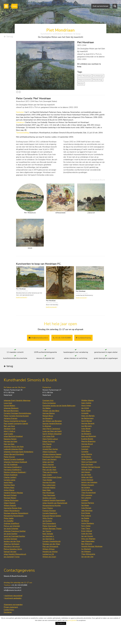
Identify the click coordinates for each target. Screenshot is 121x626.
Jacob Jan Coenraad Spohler (14, 536)
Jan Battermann (87, 418)
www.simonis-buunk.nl (12, 588)
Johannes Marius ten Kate (14, 446)
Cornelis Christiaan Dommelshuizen (17, 413)
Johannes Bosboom (11, 408)
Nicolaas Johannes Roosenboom (16, 513)
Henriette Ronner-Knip (13, 508)
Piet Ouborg (86, 516)
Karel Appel (86, 410)
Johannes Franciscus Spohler (15, 531)
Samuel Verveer (10, 551)
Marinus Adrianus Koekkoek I (15, 472)
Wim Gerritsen (87, 464)
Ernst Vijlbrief (86, 531)
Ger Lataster (86, 498)
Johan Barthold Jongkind (13, 436)
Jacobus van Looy (49, 498)
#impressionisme (84, 80)
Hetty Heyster (48, 464)
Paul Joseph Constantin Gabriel (16, 423)
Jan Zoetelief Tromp (11, 557)
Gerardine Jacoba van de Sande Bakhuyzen (59, 405)
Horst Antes (86, 405)
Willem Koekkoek (10, 475)
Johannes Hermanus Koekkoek (15, 462)
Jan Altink (85, 408)
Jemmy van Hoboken (89, 482)
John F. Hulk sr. (9, 431)
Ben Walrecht (86, 544)
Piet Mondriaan (48, 493)
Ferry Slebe (85, 526)
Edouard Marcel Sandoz (52, 516)
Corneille (84, 451)
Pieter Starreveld (49, 526)
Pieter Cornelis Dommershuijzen (16, 416)
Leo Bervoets (86, 426)
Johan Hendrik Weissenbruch (15, 554)
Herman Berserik (87, 423)
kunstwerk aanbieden (12, 598)
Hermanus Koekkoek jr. (12, 470)
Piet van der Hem (49, 470)
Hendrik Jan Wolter (50, 551)
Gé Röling (85, 521)
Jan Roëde (85, 518)
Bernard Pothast (10, 495)
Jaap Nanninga (86, 510)
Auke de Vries (86, 533)
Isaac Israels (47, 475)
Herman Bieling (49, 413)
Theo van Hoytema (50, 472)
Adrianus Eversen (10, 418)
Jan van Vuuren (87, 536)
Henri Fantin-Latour (50, 439)
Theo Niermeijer (49, 495)
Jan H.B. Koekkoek (10, 464)
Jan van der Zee (87, 557)
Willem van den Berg (51, 411)
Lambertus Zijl (48, 554)
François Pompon (49, 510)
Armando (84, 413)
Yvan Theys (85, 528)
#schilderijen (98, 76)
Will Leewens (86, 495)
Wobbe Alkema (87, 400)
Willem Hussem (87, 485)
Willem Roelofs (10, 505)
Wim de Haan (86, 469)
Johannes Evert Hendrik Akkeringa (17, 400)
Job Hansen (85, 472)
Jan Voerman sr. (48, 539)
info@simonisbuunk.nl (39, 338)
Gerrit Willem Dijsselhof (52, 434)
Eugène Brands (87, 439)
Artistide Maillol (49, 487)
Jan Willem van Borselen (52, 421)
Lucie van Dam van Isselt (52, 431)
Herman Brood (87, 444)
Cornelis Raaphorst (50, 513)
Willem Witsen (49, 549)
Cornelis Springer (10, 539)
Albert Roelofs (9, 503)
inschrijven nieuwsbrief (13, 596)
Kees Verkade (48, 534)
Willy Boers (85, 431)
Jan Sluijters (47, 521)
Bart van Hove (9, 426)
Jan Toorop (47, 531)
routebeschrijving (84, 338)
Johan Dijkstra (86, 454)
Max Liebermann (49, 485)
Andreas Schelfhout (11, 523)
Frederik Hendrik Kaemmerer (54, 500)
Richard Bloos (48, 416)
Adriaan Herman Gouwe (90, 467)
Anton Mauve (9, 490)
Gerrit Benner (86, 421)
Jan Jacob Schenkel (11, 528)
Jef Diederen (86, 457)
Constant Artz (48, 400)
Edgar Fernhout (49, 441)
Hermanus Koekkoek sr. (13, 467)
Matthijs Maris (9, 485)
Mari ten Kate (9, 444)
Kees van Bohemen (88, 436)
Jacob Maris (8, 482)
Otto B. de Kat (86, 490)
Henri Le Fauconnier (89, 462)
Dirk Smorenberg (49, 523)
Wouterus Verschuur (12, 546)
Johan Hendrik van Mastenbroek (55, 503)
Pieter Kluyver (9, 457)
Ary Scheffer (9, 521)
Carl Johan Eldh (49, 436)
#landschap (97, 80)
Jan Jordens (85, 487)
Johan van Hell (48, 462)
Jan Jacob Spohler (10, 534)
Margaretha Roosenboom (13, 516)
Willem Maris (9, 487)
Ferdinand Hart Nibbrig (52, 457)
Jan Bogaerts (47, 418)
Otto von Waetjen (88, 539)
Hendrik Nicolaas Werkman (91, 546)
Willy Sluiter (48, 518)
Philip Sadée (9, 518)
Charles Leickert (10, 477)
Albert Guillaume (49, 452)
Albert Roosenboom (12, 510)
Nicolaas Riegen (10, 498)
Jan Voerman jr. (48, 536)
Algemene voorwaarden (13, 604)
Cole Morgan (86, 508)
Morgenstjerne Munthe (52, 505)
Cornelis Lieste (9, 480)
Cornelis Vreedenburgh (51, 541)
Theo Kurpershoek (88, 492)
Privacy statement (11, 607)
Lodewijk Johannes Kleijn (13, 449)
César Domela (86, 459)
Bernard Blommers (11, 411)
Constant (84, 449)
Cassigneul (85, 446)
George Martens (87, 503)
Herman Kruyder (49, 482)
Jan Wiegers (86, 551)
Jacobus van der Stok (12, 541)
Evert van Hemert (50, 459)
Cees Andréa (86, 403)
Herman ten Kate (10, 441)
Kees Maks (47, 490)
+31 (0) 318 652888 (62, 338)
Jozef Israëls (8, 434)
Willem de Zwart (49, 557)
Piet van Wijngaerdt (50, 546)
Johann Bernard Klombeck (14, 454)
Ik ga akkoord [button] (61, 623)
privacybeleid (72, 620)
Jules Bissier (86, 428)
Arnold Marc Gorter (50, 449)
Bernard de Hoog (49, 467)
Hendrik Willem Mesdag (13, 493)
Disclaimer (8, 612)
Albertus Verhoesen (11, 544)
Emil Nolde (85, 513)
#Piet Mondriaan (84, 76)
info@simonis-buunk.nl (12, 590)
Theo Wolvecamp (88, 554)
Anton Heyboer (87, 480)
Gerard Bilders (9, 405)
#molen (81, 84)
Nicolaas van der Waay (51, 544)
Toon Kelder (47, 480)
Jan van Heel (86, 475)
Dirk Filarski (47, 444)
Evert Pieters (48, 508)
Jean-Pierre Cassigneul (51, 429)
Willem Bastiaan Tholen (52, 528)
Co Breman (47, 426)
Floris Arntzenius (49, 403)
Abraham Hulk (9, 429)
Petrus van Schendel (12, 526)
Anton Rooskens (87, 523)
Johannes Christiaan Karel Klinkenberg (18, 452)
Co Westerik (86, 549)
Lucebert (84, 500)
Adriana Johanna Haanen (52, 454)
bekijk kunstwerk (21, 297)
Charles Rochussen (11, 500)
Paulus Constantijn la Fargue (15, 421)
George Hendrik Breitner (52, 423)
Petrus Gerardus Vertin (13, 549)
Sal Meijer (85, 505)
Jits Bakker (47, 408)
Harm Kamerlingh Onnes (52, 477)
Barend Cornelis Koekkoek (14, 459)
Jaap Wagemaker (88, 541)
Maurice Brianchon (88, 441)
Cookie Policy (9, 610)
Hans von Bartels (88, 416)
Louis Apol (8, 403)
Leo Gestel (47, 446)
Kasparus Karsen (10, 439)
